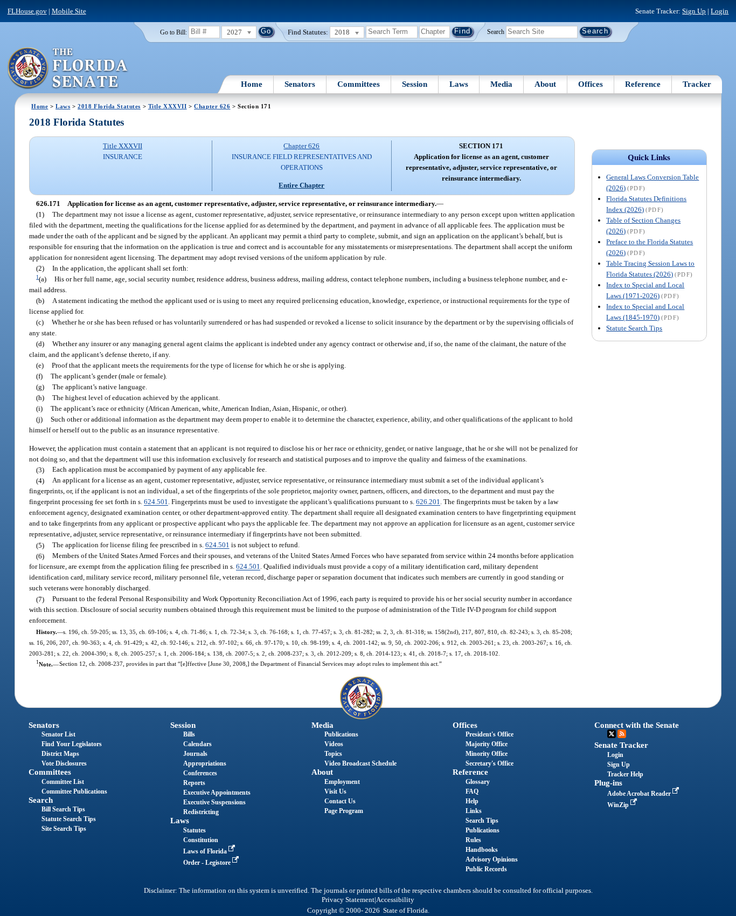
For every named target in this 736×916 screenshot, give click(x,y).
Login (719, 11)
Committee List (62, 782)
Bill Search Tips (63, 809)
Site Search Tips (63, 828)
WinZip (618, 805)
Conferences (200, 773)
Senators (299, 84)
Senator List (58, 734)
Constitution (200, 840)
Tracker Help (625, 774)
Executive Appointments (217, 792)
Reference (643, 84)
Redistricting (201, 812)
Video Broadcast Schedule (360, 763)
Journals (195, 753)
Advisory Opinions (492, 859)
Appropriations (204, 763)
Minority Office (487, 753)
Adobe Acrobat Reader (639, 793)
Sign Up (694, 11)
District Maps (60, 753)
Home (251, 84)
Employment (342, 782)
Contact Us (340, 801)
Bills (189, 734)
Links (474, 811)
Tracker (697, 84)
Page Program (343, 811)
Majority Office (487, 744)
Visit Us (335, 791)
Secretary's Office (489, 763)
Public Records (486, 869)
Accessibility (395, 900)
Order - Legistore (207, 862)
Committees (358, 84)
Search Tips (482, 820)
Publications (341, 734)
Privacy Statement (348, 900)
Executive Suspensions (214, 802)
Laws (458, 84)
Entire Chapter (301, 185)
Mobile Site (69, 11)
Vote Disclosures (64, 763)
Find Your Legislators (71, 744)
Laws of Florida (205, 851)
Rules (473, 840)
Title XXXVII (167, 106)
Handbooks (482, 849)
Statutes (194, 830)
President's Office (489, 734)
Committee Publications (74, 791)
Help (472, 801)
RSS (621, 733)
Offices (590, 84)
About (545, 84)
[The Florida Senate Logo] (68, 68)
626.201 (428, 502)
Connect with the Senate (636, 725)
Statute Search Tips (634, 328)
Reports (194, 783)
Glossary (478, 782)
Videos (333, 744)
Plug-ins (608, 783)
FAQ (472, 791)
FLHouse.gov (27, 11)
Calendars (197, 744)
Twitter (611, 733)
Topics (333, 753)
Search (495, 31)
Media (501, 84)
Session (414, 84)
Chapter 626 (212, 106)
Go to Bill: (173, 32)
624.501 (156, 502)
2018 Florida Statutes (109, 106)
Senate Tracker (621, 745)
